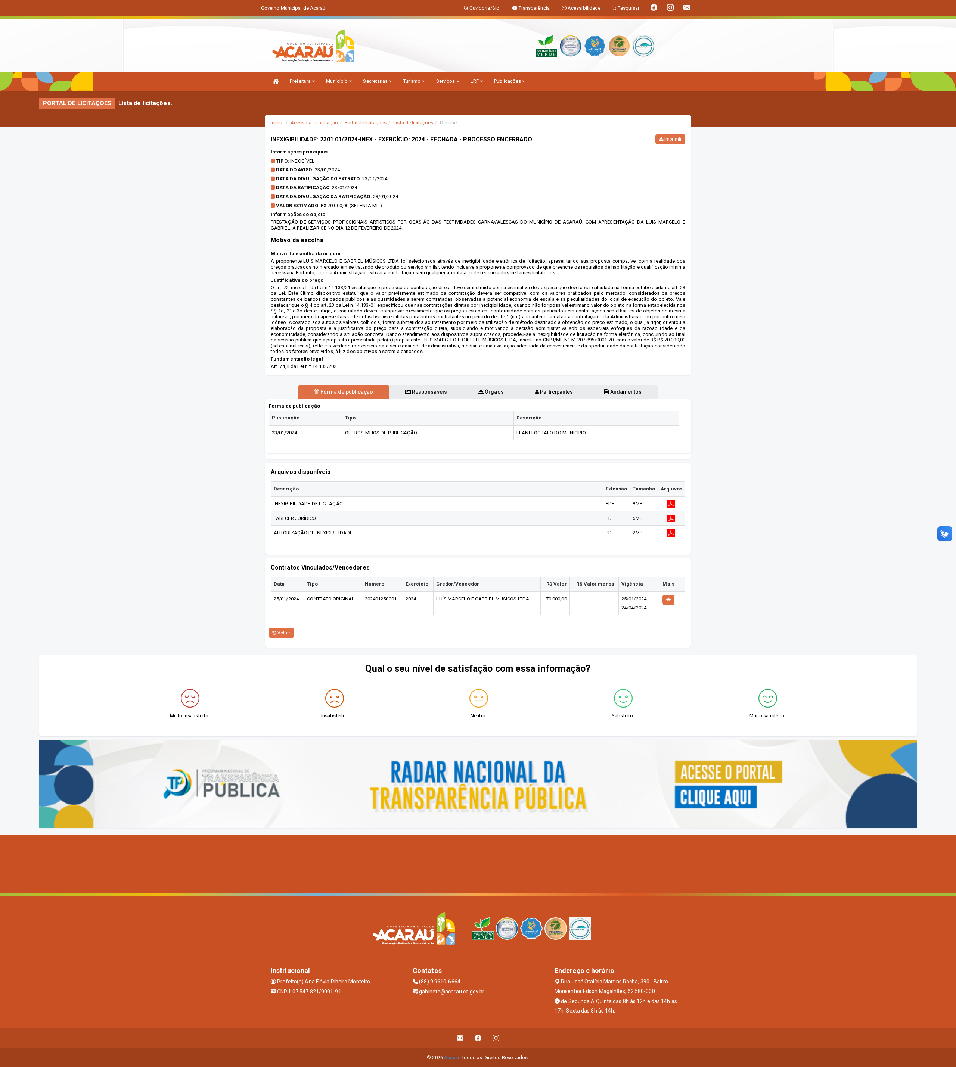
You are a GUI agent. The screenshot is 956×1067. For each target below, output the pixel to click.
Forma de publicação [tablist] (346, 392)
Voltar (283, 633)
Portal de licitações (366, 122)
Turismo (412, 81)
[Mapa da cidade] (478, 863)
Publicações (508, 81)
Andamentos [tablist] (625, 392)
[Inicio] (275, 81)
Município (337, 81)
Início (277, 122)
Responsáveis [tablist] (429, 392)
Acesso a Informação (314, 122)
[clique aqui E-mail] (460, 1038)
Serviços (446, 81)
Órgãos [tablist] (494, 392)
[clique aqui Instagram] (496, 1038)
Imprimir (672, 139)
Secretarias (376, 81)
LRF (475, 81)
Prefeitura (301, 81)
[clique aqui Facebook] (478, 1038)
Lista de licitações (413, 122)
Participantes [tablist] (556, 392)
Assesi (451, 1057)
